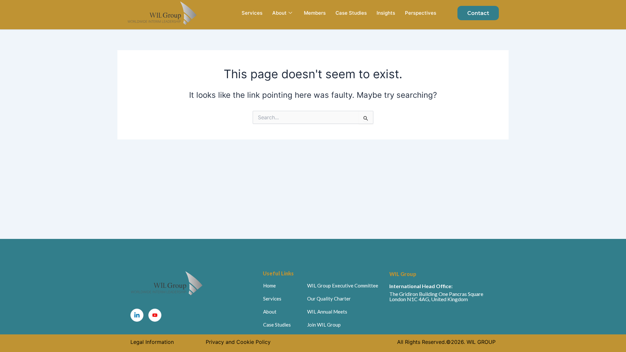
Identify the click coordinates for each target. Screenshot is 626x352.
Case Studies (351, 13)
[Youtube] (154, 315)
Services (252, 13)
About (279, 13)
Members (315, 13)
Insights (386, 13)
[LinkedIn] (136, 315)
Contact (478, 13)
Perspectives (420, 13)
